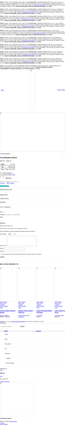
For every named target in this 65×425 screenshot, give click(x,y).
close (1, 370)
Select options (13, 421)
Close (1, 307)
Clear (14, 174)
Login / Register (10, 363)
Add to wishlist (10, 183)
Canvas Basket (22, 315)
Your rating (3, 234)
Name (2, 248)
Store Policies (4, 198)
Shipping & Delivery (6, 189)
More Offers (4, 194)
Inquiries (3, 202)
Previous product (61, 153)
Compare (2, 183)
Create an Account (4, 381)
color (1, 174)
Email (2, 251)
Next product (64, 153)
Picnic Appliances (6, 153)
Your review (3, 245)
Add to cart (8, 178)
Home (1, 153)
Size (1, 173)
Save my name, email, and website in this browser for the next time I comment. (21, 254)
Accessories (8, 214)
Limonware (7, 207)
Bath (62, 315)
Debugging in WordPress (40, 5)
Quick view (3, 303)
